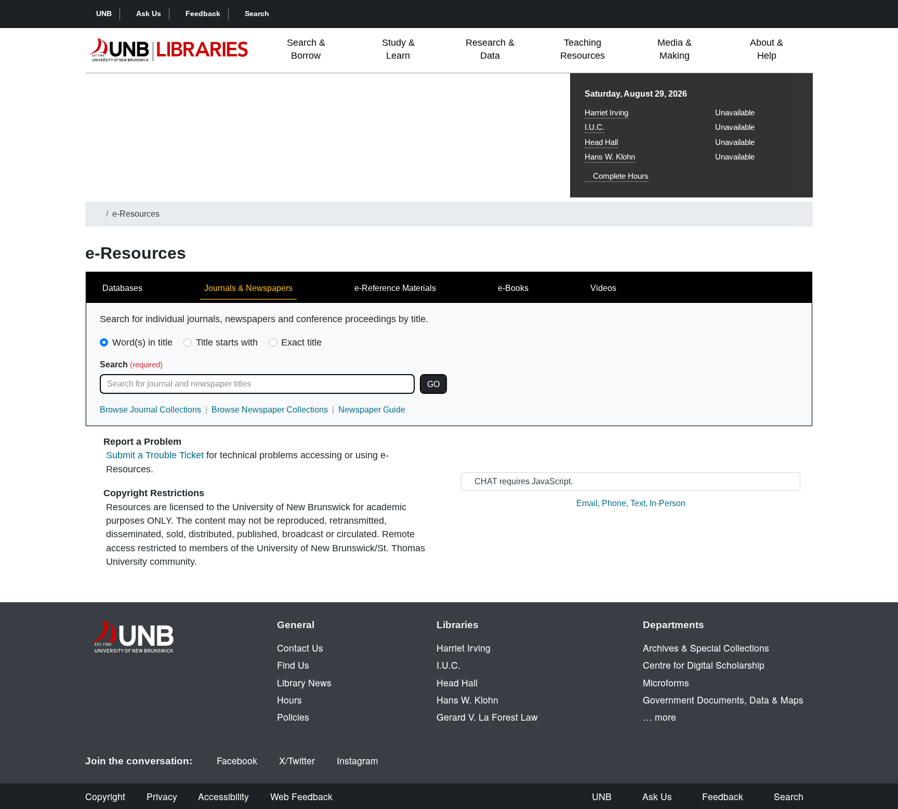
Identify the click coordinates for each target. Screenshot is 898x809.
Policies (293, 716)
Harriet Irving (606, 112)
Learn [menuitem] (398, 49)
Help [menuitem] (766, 49)
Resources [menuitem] (582, 49)
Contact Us (300, 647)
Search (257, 13)
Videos (603, 288)
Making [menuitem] (674, 49)
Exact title (301, 342)
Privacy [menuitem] (162, 796)
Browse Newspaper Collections (270, 409)
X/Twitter (297, 760)
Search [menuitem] (788, 796)
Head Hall (601, 142)
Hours (289, 699)
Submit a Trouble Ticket (155, 455)
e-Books (513, 288)
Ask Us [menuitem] (657, 796)
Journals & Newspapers (248, 288)
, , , (630, 503)
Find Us (293, 664)
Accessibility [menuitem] (223, 796)
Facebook (237, 760)
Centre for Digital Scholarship (703, 664)
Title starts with (227, 342)
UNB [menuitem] (602, 796)
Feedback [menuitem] (722, 796)
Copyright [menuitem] (105, 796)
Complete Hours (620, 175)
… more (659, 716)
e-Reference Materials (395, 288)
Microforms (666, 682)
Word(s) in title (142, 342)
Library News (304, 682)
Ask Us (148, 13)
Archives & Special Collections (706, 647)
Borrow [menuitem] (306, 49)
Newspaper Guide (371, 409)
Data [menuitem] (490, 49)
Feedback (203, 13)
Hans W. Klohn (610, 156)
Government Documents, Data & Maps (723, 699)
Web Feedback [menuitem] (301, 796)
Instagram (357, 760)
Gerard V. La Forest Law (487, 716)
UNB (104, 13)
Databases (122, 288)
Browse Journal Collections (150, 409)
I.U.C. (594, 127)
